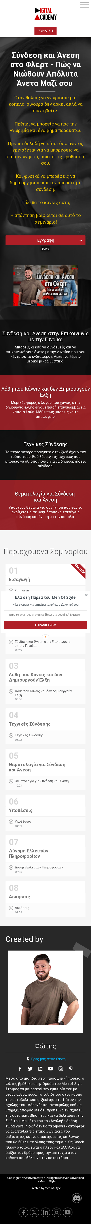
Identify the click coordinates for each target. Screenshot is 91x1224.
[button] (45, 597)
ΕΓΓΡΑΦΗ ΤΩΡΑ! (45, 625)
